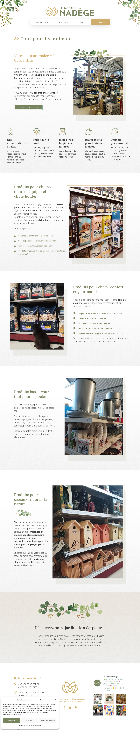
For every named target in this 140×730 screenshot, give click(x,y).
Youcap (80, 701)
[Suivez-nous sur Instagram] (70, 707)
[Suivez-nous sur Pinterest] (75, 707)
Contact (100, 22)
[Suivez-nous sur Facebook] (64, 707)
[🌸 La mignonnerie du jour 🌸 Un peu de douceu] (121, 699)
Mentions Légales (36, 726)
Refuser (29, 721)
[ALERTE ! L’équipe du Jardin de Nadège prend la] (109, 699)
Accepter (11, 721)
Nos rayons (41, 22)
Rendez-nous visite (28, 107)
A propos (64, 22)
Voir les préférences (47, 721)
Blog (82, 22)
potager (31, 434)
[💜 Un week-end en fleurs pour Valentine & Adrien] (98, 710)
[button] (55, 700)
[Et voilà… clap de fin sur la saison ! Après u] (98, 699)
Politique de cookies (24, 726)
